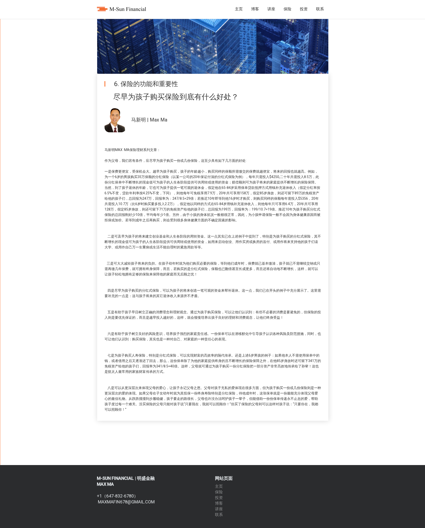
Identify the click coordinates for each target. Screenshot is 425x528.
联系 (320, 9)
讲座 (271, 9)
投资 (304, 9)
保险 (287, 9)
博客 (255, 9)
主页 (239, 9)
